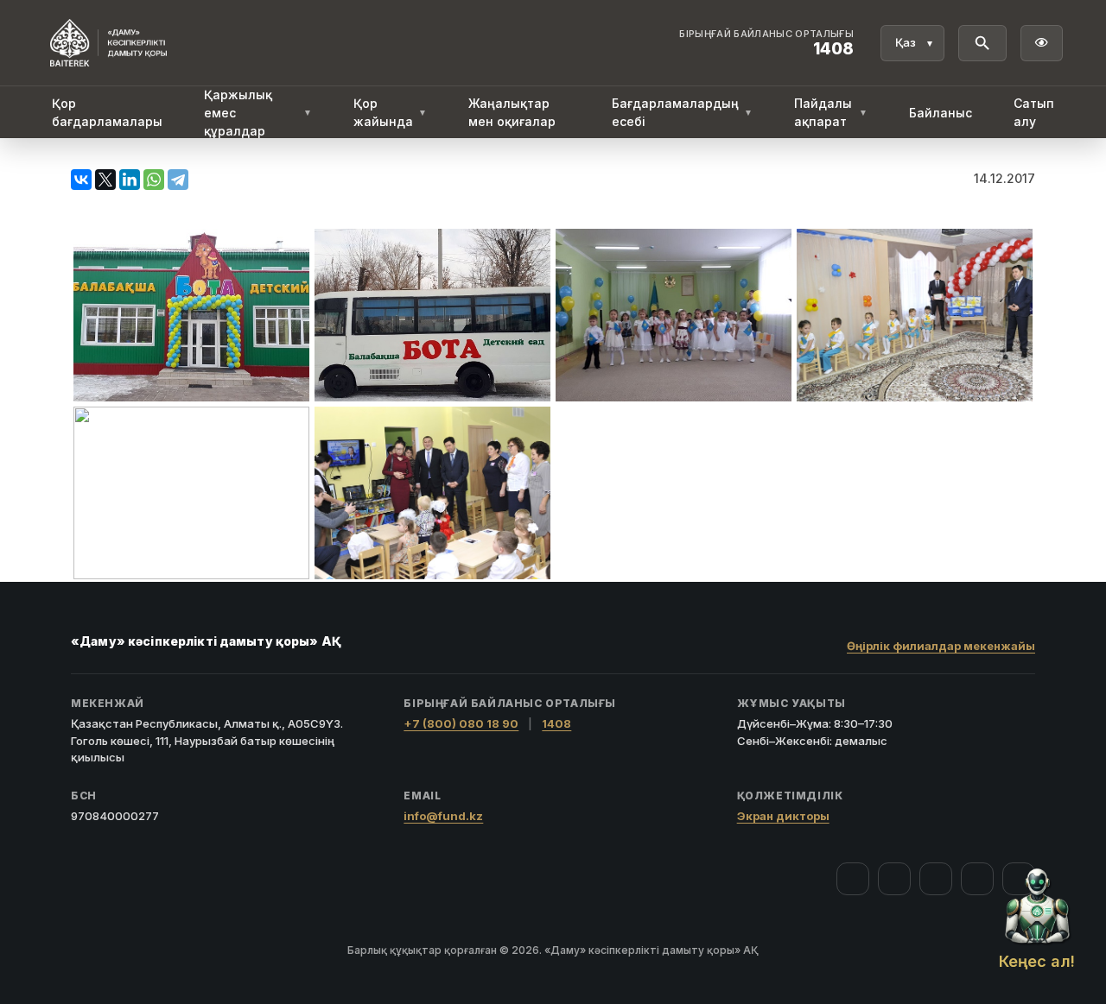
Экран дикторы (783, 816)
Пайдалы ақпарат (831, 112)
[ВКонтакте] (81, 179)
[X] (105, 179)
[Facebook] (852, 878)
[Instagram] (894, 878)
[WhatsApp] (153, 179)
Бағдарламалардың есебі (682, 112)
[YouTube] (935, 878)
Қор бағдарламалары (107, 112)
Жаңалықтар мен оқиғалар (512, 112)
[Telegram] (178, 179)
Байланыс (940, 112)
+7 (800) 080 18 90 (461, 723)
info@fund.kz (443, 816)
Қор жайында (390, 112)
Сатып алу (1034, 112)
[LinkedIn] (129, 179)
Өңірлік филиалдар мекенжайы (941, 646)
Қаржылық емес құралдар (258, 112)
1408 (556, 723)
